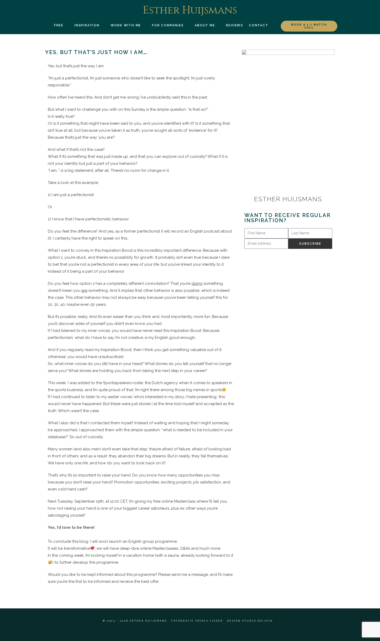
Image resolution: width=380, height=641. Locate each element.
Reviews (234, 25)
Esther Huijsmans (190, 10)
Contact (258, 25)
